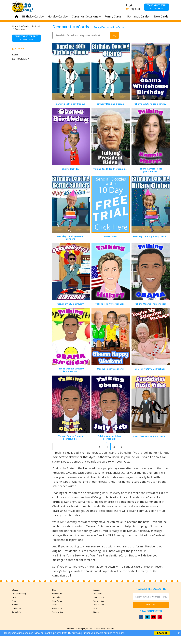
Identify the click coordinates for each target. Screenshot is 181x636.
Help (54, 590)
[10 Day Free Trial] (110, 204)
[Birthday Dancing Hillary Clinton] (151, 204)
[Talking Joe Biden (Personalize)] (110, 136)
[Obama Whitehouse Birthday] (151, 71)
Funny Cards (113, 16)
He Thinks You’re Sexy (66, 555)
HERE (63, 633)
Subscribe (151, 604)
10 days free (156, 7)
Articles (55, 604)
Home (15, 26)
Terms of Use (98, 601)
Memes (15, 604)
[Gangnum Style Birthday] (71, 271)
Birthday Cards (32, 16)
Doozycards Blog (19, 593)
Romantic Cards (137, 16)
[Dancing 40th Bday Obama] (71, 71)
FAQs (95, 608)
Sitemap (96, 612)
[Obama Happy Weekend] (110, 336)
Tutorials (56, 597)
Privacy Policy (98, 597)
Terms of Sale (98, 604)
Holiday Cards (57, 16)
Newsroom (57, 608)
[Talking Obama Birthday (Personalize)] (71, 336)
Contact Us (97, 593)
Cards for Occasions (85, 16)
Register (135, 8)
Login (129, 5)
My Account (57, 593)
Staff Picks (16, 608)
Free (14, 601)
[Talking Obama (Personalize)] (151, 271)
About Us (96, 590)
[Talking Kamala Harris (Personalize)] (151, 136)
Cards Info (16, 612)
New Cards (161, 16)
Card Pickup (57, 601)
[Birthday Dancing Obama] (110, 71)
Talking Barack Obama (67, 482)
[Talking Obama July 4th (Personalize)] (110, 404)
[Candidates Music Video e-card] (151, 404)
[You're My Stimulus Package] (151, 336)
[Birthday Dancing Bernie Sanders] (71, 204)
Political (36, 26)
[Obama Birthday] (71, 136)
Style (15, 54)
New (14, 597)
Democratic (21, 29)
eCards (25, 26)
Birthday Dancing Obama (68, 502)
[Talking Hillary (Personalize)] (110, 271)
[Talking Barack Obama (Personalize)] (71, 404)
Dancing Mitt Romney (110, 535)
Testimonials (57, 612)
